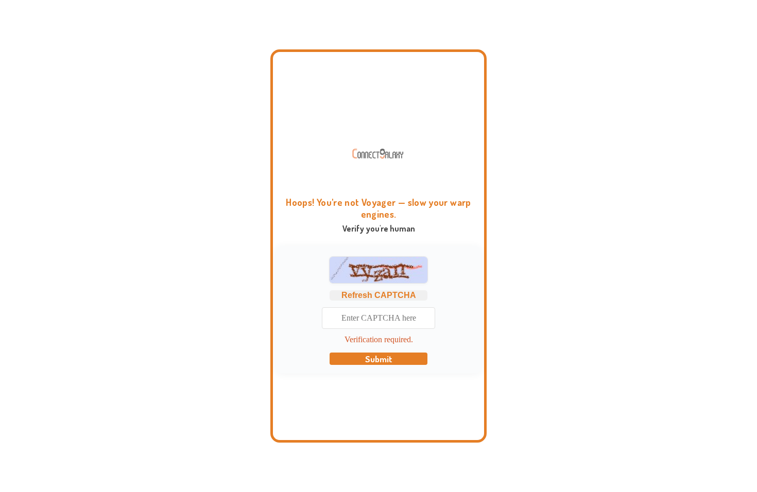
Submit (378, 358)
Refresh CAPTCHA (378, 295)
